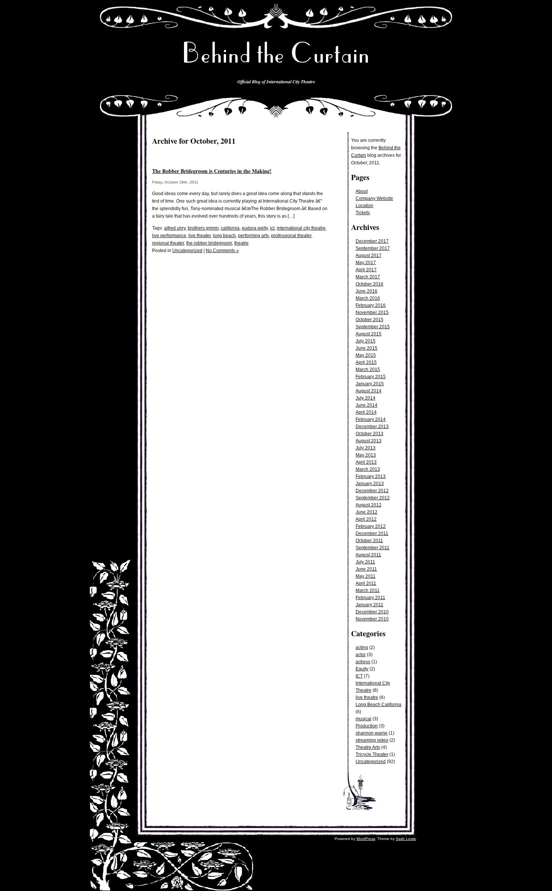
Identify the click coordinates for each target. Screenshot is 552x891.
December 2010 (372, 612)
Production (367, 726)
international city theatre (301, 228)
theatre (241, 243)
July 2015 (366, 341)
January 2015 (370, 383)
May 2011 (366, 576)
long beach (224, 235)
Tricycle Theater (372, 754)
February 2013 (371, 476)
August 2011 (368, 554)
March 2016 (368, 298)
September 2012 (373, 497)
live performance (169, 235)
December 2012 (372, 490)
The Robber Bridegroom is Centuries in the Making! (211, 171)
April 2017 (366, 269)
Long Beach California (378, 704)
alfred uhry (175, 228)
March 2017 (368, 276)
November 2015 (372, 312)
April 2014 (366, 412)
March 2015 (368, 369)
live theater (200, 235)
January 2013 (370, 483)
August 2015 (369, 334)
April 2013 (366, 462)
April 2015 (366, 362)
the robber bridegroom (209, 243)
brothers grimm (203, 228)
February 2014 (371, 419)
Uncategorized (371, 761)
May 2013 (366, 455)
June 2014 (366, 405)
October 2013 (369, 433)
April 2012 (366, 519)
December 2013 (372, 426)
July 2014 (366, 398)
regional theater (168, 243)
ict (272, 228)
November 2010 (372, 619)
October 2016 (369, 284)
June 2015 (366, 348)
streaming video (372, 740)
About (362, 191)
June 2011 (366, 569)
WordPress (365, 839)
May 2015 (366, 355)
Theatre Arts (368, 747)
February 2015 (371, 376)
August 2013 (369, 440)
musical (363, 718)
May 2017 (366, 262)
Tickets (363, 212)
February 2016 (371, 305)
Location (364, 205)
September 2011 (372, 547)
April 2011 (366, 583)
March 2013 (368, 469)
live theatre (367, 697)
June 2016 (366, 291)
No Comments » (222, 250)
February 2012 (371, 526)
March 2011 (368, 590)
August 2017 (369, 255)
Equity (362, 669)
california (230, 228)
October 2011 (369, 540)
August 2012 (369, 505)
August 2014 (369, 391)
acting (362, 647)
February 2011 (370, 597)
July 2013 (366, 448)
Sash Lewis (406, 839)
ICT (359, 676)
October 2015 (369, 319)
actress (363, 661)
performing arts (253, 235)
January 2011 (369, 604)
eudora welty (255, 228)
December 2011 (372, 533)
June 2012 (366, 512)
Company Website (374, 198)
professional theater (291, 235)
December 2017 (372, 241)
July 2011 (365, 562)
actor (361, 654)
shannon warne (372, 733)
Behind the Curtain (276, 53)
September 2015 (373, 326)
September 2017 (373, 248)
